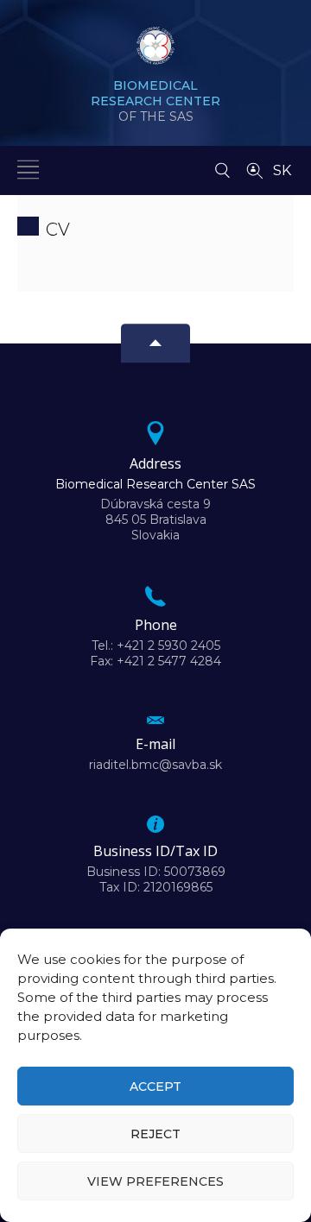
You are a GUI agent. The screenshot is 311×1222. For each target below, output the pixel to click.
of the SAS (155, 101)
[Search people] (255, 169)
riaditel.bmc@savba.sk (155, 764)
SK (282, 170)
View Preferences (155, 1181)
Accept (155, 1086)
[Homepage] (155, 51)
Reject (155, 1134)
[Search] (222, 166)
